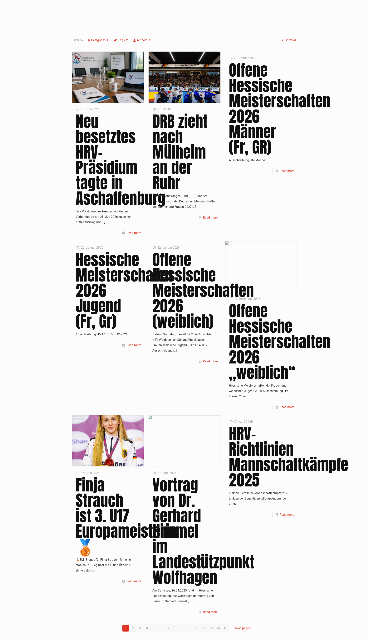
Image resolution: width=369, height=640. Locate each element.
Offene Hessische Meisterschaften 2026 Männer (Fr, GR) (279, 108)
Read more (133, 233)
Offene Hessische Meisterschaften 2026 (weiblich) (203, 290)
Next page (242, 628)
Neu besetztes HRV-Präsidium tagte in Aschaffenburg (120, 160)
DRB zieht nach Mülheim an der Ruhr (180, 152)
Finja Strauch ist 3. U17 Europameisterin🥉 (126, 515)
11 (197, 628)
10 (189, 628)
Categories (98, 40)
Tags (121, 40)
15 (225, 628)
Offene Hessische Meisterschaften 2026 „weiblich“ (279, 341)
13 (211, 628)
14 (218, 628)
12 (204, 628)
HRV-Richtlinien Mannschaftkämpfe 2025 (288, 456)
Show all (290, 40)
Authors (142, 40)
